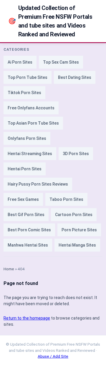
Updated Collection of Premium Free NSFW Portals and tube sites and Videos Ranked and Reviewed (50, 21)
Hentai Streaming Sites (30, 153)
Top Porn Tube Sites (27, 77)
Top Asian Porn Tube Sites (33, 123)
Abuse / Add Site (53, 356)
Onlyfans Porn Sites (27, 138)
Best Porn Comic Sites (29, 230)
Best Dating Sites (74, 77)
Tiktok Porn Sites (24, 92)
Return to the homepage (27, 318)
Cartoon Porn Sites (73, 214)
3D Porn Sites (76, 153)
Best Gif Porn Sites (26, 214)
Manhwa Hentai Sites (28, 245)
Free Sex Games (23, 199)
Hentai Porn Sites (25, 169)
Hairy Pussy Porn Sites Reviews (38, 184)
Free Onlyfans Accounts (31, 108)
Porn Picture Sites (79, 230)
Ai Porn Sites (20, 62)
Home (9, 268)
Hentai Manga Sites (77, 245)
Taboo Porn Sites (66, 199)
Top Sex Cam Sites (61, 62)
